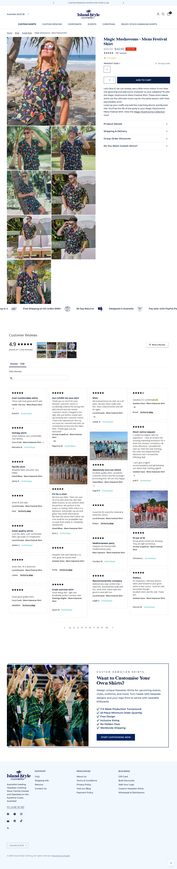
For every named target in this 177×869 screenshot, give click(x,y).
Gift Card (123, 776)
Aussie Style (27, 33)
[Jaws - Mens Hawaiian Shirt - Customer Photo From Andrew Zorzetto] (71, 346)
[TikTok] (23, 821)
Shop (17, 33)
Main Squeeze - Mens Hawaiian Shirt (109, 552)
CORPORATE (75, 24)
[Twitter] (17, 814)
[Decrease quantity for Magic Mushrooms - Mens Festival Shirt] (106, 80)
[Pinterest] (17, 821)
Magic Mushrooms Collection (149, 111)
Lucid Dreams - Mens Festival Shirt (108, 413)
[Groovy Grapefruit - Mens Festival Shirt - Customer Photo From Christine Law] (61, 354)
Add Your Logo (126, 784)
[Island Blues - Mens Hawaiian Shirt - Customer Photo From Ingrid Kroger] (41, 346)
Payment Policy (85, 792)
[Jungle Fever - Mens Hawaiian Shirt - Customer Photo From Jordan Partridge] (51, 354)
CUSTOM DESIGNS (52, 24)
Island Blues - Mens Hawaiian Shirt (108, 482)
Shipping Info (42, 780)
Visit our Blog (84, 788)
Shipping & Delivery (115, 131)
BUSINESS (124, 771)
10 (106, 627)
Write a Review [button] (158, 344)
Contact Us (41, 788)
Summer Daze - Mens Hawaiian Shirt (149, 403)
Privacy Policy (84, 784)
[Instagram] (23, 814)
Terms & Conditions (87, 780)
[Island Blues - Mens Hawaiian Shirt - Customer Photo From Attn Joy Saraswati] (51, 346)
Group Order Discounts (117, 138)
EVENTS (92, 24)
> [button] (112, 627)
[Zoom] (89, 42)
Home (9, 33)
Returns (39, 784)
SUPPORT (40, 771)
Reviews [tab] (14, 363)
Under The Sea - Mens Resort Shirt (27, 404)
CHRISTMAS (108, 24)
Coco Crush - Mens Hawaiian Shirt (26, 442)
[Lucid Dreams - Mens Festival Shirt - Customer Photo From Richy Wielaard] (71, 354)
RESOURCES (84, 771)
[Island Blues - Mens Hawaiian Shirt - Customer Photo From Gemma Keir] (61, 346)
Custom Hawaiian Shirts (131, 788)
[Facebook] (10, 814)
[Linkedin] (10, 828)
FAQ (37, 776)
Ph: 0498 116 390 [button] (15, 807)
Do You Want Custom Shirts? (120, 146)
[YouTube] (10, 821)
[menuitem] (28, 24)
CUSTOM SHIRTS (27, 24)
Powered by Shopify (61, 856)
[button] (116, 737)
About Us (81, 776)
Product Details (113, 124)
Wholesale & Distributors (132, 792)
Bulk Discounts (126, 780)
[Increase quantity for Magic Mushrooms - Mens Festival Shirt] (113, 80)
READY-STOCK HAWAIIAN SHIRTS (139, 24)
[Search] (163, 14)
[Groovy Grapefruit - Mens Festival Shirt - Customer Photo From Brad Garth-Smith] (41, 354)
